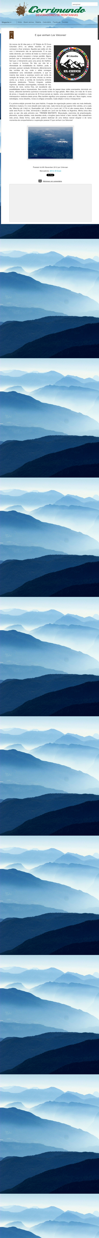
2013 (52, 171)
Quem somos (29, 22)
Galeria (38, 22)
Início (20, 22)
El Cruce (58, 171)
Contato (65, 22)
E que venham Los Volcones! (50, 35)
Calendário (47, 22)
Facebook (56, 22)
